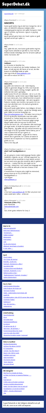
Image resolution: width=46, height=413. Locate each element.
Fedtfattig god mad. (10, 355)
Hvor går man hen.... (10, 304)
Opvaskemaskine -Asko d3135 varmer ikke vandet (19, 297)
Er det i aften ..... (8, 248)
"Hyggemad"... (8, 233)
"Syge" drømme (8, 362)
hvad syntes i (7, 239)
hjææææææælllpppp (10, 322)
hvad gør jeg (7, 380)
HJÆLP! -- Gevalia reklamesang (13, 391)
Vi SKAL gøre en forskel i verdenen (14, 382)
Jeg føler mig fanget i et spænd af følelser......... (17, 375)
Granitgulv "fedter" (9, 300)
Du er (5, 317)
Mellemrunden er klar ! (10, 273)
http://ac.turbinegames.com (13, 114)
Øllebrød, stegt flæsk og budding (14, 246)
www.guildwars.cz (10, 179)
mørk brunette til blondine (11, 286)
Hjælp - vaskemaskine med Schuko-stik (15, 293)
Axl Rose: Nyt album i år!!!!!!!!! (12, 346)
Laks (5, 242)
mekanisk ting (8, 306)
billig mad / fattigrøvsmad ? (12, 230)
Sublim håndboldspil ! (10, 277)
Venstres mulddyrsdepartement (13, 384)
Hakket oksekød (8, 235)
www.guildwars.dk (18, 192)
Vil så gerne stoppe (9, 360)
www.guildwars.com (23, 73)
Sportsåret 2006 (8, 266)
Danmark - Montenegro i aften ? (13, 264)
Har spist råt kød (9, 364)
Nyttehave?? (7, 302)
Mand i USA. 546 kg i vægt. (11, 353)
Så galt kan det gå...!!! (10, 326)
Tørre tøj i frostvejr (9, 291)
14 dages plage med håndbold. (13, 268)
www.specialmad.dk (10, 228)
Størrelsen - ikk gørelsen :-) (11, 328)
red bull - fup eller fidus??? (11, 351)
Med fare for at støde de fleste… (13, 373)
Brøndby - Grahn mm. (10, 262)
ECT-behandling (8, 348)
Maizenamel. (7, 237)
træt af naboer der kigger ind (12, 288)
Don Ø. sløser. (8, 257)
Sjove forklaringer (9, 315)
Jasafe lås (6, 295)
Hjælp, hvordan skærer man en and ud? (15, 386)
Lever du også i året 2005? (11, 333)
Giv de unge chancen (10, 244)
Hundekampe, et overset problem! (14, 389)
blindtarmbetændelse (10, 344)
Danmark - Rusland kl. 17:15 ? (12, 271)
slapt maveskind (8, 357)
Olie (5, 393)
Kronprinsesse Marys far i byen (13, 331)
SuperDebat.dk (8, 14)
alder (5, 377)
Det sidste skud (8, 320)
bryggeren (7, 324)
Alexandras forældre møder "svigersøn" (16, 335)
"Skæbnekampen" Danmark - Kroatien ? (15, 275)
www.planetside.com (11, 206)
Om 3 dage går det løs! (10, 259)
